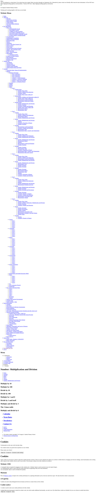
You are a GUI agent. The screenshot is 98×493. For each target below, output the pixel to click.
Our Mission (9, 62)
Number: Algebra (22, 210)
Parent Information (7, 303)
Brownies (11, 318)
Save (13, 491)
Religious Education (13, 72)
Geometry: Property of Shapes (24, 193)
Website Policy (6, 430)
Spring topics (18, 96)
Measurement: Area (22, 164)
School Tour (9, 359)
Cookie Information (7, 429)
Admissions (9, 43)
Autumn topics (18, 89)
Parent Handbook (10, 308)
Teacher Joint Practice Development (14, 299)
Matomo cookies (8, 475)
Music (10, 274)
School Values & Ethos (11, 20)
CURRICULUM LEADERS (16, 31)
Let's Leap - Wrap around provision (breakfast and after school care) (21, 311)
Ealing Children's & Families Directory (15, 332)
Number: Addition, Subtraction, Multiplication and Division (31, 202)
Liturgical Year (9, 63)
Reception (11, 296)
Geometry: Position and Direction (25, 106)
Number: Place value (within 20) (25, 94)
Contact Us (7, 424)
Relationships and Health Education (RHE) (19, 273)
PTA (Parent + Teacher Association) (14, 331)
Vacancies (8, 25)
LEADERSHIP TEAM (14, 29)
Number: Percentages (22, 209)
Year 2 (13, 111)
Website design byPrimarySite (10, 435)
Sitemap (5, 428)
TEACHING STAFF (14, 30)
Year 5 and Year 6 (16, 76)
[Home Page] (1, 5)
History (11, 237)
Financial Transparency (11, 58)
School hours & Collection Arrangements (15, 307)
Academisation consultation (12, 38)
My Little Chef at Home (14, 321)
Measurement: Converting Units (25, 196)
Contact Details (9, 22)
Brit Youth (11, 316)
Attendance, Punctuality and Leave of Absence (17, 326)
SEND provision (10, 50)
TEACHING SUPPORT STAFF (16, 32)
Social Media (9, 347)
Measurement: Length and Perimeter (26, 143)
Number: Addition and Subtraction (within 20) (28, 97)
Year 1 (13, 88)
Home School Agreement (12, 327)
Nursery (11, 298)
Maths (10, 87)
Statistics (20, 121)
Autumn (17, 112)
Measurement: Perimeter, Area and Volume (27, 213)
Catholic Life (6, 61)
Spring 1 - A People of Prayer (18, 81)
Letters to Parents (10, 345)
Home (4, 16)
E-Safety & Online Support (12, 56)
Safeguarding (9, 53)
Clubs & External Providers (12, 312)
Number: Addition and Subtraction (25, 115)
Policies (8, 41)
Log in (4, 349)
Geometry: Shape (22, 93)
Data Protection (9, 57)
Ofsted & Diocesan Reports (12, 39)
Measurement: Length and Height (25, 99)
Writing (11, 84)
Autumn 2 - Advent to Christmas (19, 79)
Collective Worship (10, 65)
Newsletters (9, 343)
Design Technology (13, 264)
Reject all (3, 452)
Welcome (8, 18)
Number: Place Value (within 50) (25, 98)
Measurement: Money (23, 108)
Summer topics (18, 102)
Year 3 (13, 132)
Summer (17, 125)
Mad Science (12, 322)
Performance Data (10, 40)
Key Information (7, 26)
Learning (5, 69)
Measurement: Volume (23, 197)
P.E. (10, 283)
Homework (11, 286)
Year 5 (13, 177)
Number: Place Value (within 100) (25, 107)
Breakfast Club (9, 59)
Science (11, 219)
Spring (16, 119)
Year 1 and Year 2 (16, 74)
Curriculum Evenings (11, 309)
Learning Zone (9, 300)
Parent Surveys (12, 335)
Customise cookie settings (17, 452)
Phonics (11, 85)
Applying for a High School (12, 330)
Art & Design (12, 255)
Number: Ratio (21, 214)
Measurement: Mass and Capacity (25, 152)
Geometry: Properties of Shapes (25, 123)
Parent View (9, 334)
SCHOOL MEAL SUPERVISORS (17, 35)
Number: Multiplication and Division (26, 103)
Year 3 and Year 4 (16, 75)
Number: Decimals (22, 166)
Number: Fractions (22, 105)
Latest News (9, 344)
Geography (11, 246)
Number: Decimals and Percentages (26, 190)
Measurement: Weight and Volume (25, 101)
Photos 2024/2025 (10, 340)
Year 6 (13, 199)
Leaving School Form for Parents (13, 48)
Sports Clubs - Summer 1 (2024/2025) (15, 339)
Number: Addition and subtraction (25, 92)
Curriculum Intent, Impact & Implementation (16, 70)
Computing (11, 228)
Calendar (8, 304)
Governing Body (10, 36)
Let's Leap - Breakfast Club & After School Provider (21, 314)
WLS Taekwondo (13, 317)
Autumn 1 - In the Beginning (18, 78)
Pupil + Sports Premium (11, 52)
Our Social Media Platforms (12, 23)
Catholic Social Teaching (12, 66)
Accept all (8, 452)
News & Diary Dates (8, 341)
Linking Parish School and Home (13, 67)
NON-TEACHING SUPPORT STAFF (18, 34)
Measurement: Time (22, 110)
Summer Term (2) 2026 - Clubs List (17, 313)
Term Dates (9, 305)
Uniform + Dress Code (11, 329)
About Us (5, 17)
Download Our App (8, 348)
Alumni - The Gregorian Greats (13, 49)
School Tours (9, 47)
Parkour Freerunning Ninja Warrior (17, 320)
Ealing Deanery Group (11, 21)
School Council (9, 45)
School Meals (9, 325)
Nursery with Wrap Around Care (13, 44)
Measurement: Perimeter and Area (25, 184)
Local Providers (12, 323)
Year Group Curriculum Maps (13, 287)
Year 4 (13, 153)
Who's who (8, 27)
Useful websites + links (11, 301)
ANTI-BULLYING (13, 54)
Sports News (6, 338)
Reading (11, 83)
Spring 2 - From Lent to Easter (19, 80)
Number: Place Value (22, 90)
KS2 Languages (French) (15, 285)
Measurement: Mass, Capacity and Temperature (28, 130)
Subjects (8, 71)
